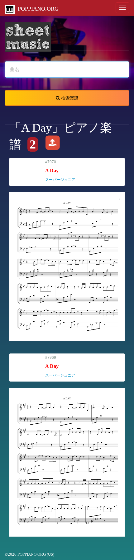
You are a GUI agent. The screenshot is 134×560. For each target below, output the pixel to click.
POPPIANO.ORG (37, 9)
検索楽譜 (69, 97)
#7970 (63, 171)
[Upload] (52, 144)
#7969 (63, 366)
